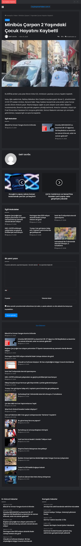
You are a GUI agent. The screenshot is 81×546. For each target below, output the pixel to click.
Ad (6, 290)
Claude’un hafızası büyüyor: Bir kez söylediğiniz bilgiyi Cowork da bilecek (46, 362)
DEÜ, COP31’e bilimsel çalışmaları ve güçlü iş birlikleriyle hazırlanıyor (14, 230)
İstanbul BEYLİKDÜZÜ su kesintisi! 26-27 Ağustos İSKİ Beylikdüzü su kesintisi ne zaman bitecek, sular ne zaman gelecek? (65, 130)
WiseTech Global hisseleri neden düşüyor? (21, 409)
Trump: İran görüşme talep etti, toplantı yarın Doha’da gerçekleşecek (40, 230)
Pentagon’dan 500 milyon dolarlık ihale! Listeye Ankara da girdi (40, 218)
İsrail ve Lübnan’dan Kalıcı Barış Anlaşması (34, 477)
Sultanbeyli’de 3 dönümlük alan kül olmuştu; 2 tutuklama (65, 244)
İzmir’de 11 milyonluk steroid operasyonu (65, 217)
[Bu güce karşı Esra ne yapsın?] (10, 423)
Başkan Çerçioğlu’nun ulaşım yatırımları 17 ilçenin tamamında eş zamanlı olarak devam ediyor (15, 219)
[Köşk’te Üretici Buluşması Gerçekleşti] (10, 452)
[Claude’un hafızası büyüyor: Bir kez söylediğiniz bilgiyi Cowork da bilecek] (10, 365)
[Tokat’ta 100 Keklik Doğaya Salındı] (10, 470)
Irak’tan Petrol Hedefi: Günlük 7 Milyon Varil (34, 439)
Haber (16, 15)
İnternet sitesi (46, 298)
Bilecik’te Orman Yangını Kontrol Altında (20, 125)
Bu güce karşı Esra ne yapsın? (29, 421)
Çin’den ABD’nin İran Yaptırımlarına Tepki (20, 403)
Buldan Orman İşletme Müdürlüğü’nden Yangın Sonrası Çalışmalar (43, 458)
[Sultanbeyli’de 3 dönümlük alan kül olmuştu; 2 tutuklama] (65, 233)
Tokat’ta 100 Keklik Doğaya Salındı (31, 467)
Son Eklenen (40, 326)
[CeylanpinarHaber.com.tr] (40, 6)
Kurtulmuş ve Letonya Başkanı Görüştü (33, 430)
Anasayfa (9, 15)
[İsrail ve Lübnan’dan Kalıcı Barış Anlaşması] (10, 480)
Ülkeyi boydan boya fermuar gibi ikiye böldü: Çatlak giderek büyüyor (31, 383)
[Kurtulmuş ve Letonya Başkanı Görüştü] (10, 433)
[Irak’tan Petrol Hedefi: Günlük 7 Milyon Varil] (10, 442)
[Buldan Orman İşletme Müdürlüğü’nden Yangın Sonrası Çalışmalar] (10, 461)
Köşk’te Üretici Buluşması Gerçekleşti (32, 449)
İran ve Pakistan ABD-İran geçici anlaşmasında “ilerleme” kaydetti (30, 415)
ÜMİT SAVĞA (13, 36)
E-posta (8, 298)
